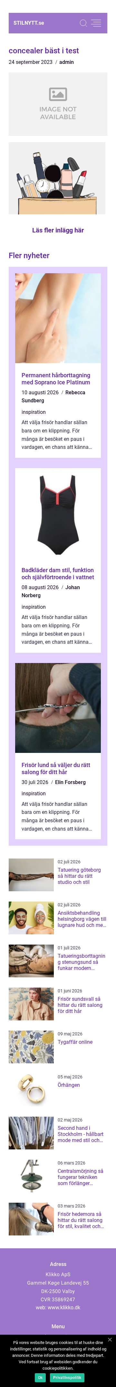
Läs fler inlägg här (58, 230)
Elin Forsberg (70, 782)
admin (66, 62)
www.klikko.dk (64, 1307)
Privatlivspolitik (67, 1377)
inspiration (34, 412)
